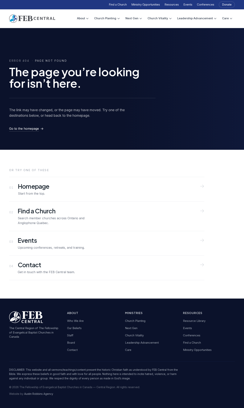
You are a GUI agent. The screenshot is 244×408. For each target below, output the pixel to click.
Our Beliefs (74, 328)
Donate (227, 4)
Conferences (205, 4)
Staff (70, 335)
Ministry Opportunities (145, 4)
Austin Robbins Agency (38, 393)
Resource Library (194, 321)
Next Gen (131, 18)
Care (225, 18)
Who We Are (75, 321)
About (81, 18)
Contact (72, 350)
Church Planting (105, 18)
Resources (172, 4)
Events (187, 4)
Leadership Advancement (195, 18)
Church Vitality (158, 18)
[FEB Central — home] (32, 18)
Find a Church (118, 4)
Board (71, 342)
